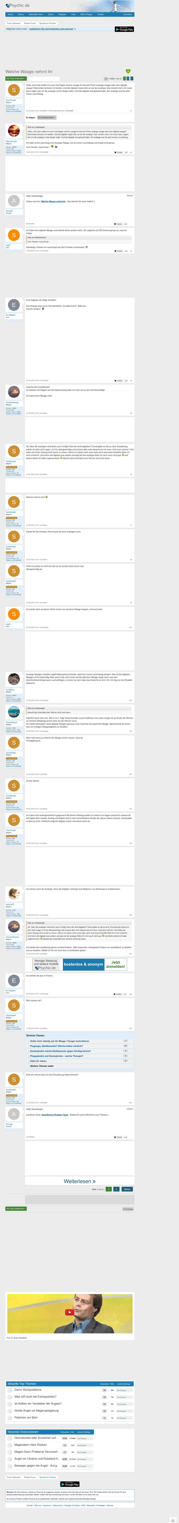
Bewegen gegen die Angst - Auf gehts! (38, 1465)
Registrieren (127, 19)
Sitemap (110, 1505)
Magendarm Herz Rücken (30, 1444)
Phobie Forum (30, 1477)
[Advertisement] (80, 651)
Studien (100, 14)
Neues (21, 14)
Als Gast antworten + (16, 78)
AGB (83, 1505)
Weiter (127, 1189)
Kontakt (30, 1505)
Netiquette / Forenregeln (96, 1505)
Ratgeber (62, 14)
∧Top (172, 1520)
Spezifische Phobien (47, 1477)
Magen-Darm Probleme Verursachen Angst (41, 1451)
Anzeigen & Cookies (72, 1505)
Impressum (47, 1505)
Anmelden (127, 14)
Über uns (37, 1505)
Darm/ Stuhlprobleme (27, 1389)
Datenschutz (58, 1505)
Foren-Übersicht (13, 1477)
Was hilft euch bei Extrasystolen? (35, 1396)
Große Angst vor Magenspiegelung (36, 1410)
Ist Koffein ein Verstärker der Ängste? (37, 1403)
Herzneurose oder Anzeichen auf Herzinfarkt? (43, 1438)
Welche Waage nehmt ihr (29, 71)
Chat (73, 14)
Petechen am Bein (26, 1417)
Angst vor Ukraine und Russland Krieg (38, 1458)
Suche (50, 14)
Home (10, 14)
